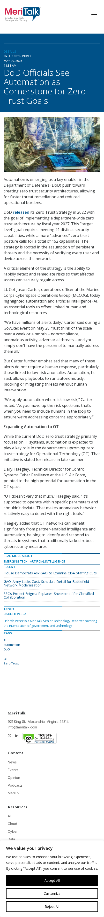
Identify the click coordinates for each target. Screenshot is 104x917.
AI (5, 640)
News (12, 762)
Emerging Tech (16, 561)
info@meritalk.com (22, 727)
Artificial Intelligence (47, 561)
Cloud (12, 824)
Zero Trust (11, 663)
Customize (52, 893)
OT (6, 658)
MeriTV (14, 793)
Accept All (52, 880)
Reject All (52, 906)
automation (12, 644)
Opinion (14, 778)
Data (11, 839)
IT (5, 654)
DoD (7, 649)
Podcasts (15, 785)
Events (13, 770)
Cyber (13, 831)
